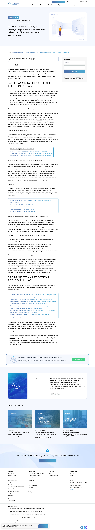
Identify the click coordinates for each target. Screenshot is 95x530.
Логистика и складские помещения (16, 486)
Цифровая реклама (12, 480)
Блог (9, 52)
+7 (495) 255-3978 (83, 1)
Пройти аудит (78, 359)
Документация (32, 491)
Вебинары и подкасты (54, 475)
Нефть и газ (11, 473)
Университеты (11, 477)
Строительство (11, 500)
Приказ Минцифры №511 (76, 487)
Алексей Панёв (28, 20)
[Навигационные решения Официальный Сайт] (13, 3)
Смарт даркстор (32, 477)
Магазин (72, 489)
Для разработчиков (33, 485)
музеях (39, 120)
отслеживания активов (47, 113)
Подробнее (17, 526)
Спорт (9, 482)
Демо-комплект (32, 483)
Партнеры (31, 487)
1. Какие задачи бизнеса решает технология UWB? (22, 58)
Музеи (9, 493)
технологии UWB (33, 69)
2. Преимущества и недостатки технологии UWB (21, 59)
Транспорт (10, 495)
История (72, 473)
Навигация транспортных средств (16, 498)
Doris (16, 65)
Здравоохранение (12, 489)
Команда (72, 477)
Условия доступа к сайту (76, 485)
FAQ (30, 489)
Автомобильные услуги (13, 478)
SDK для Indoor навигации (35, 475)
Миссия (72, 475)
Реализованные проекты (34, 482)
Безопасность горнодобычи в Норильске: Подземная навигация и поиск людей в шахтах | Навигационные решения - (25, 512)
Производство (11, 484)
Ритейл (9, 497)
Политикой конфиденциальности (72, 78)
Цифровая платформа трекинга (36, 473)
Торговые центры (12, 475)
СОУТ (71, 480)
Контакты (72, 478)
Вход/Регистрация (33, 492)
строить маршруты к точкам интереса (22, 149)
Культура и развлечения (14, 487)
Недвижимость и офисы (13, 491)
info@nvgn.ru (72, 1)
